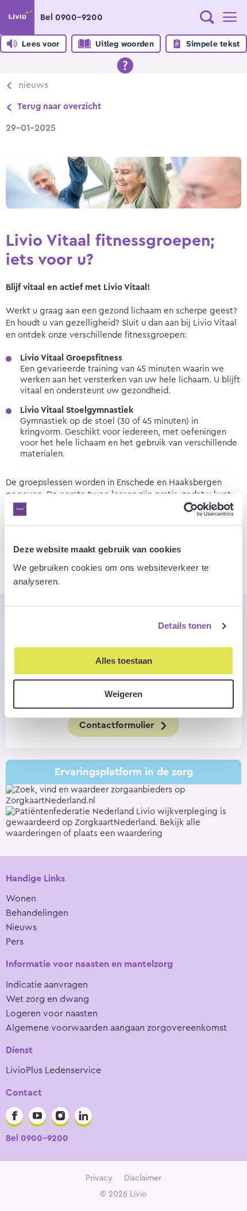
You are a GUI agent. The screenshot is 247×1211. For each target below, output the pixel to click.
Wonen (21, 898)
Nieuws (33, 85)
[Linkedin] (83, 1115)
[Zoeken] (206, 17)
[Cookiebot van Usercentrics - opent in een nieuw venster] (183, 509)
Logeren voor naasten (52, 1013)
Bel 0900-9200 (71, 17)
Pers (15, 941)
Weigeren (123, 694)
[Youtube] (37, 1115)
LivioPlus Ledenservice (53, 1070)
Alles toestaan (123, 661)
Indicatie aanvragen (47, 984)
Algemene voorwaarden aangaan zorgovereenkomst (116, 1027)
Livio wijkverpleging (177, 811)
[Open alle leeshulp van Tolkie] (125, 65)
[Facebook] (14, 1115)
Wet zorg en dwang (47, 999)
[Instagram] (60, 1115)
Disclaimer (142, 1178)
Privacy (99, 1178)
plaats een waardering (118, 833)
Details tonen (184, 625)
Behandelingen (37, 913)
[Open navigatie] (229, 17)
